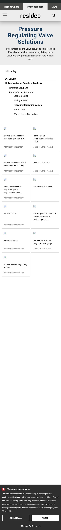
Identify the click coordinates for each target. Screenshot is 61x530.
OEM (54, 6)
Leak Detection (21, 95)
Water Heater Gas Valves (26, 114)
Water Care (19, 109)
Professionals (35, 6)
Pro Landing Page (30, 15)
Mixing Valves (21, 100)
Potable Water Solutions (21, 92)
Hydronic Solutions (18, 87)
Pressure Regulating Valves (28, 104)
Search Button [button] (53, 15)
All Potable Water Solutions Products (23, 83)
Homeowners (11, 6)
